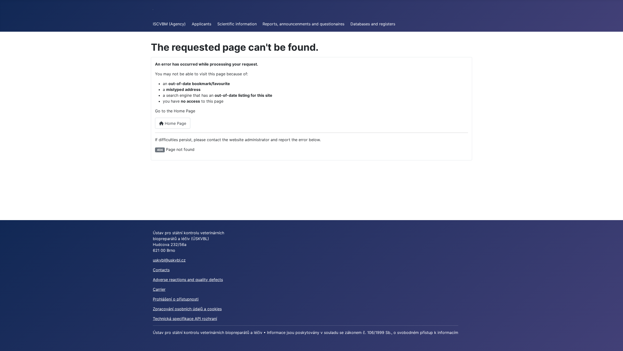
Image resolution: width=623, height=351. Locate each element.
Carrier (159, 289)
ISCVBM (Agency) (169, 23)
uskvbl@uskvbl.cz (169, 260)
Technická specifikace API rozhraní (185, 318)
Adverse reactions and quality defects (188, 279)
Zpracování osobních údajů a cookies (187, 308)
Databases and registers (372, 23)
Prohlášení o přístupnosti (176, 299)
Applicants (201, 23)
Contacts (161, 269)
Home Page (175, 123)
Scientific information (237, 23)
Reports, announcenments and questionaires (303, 23)
